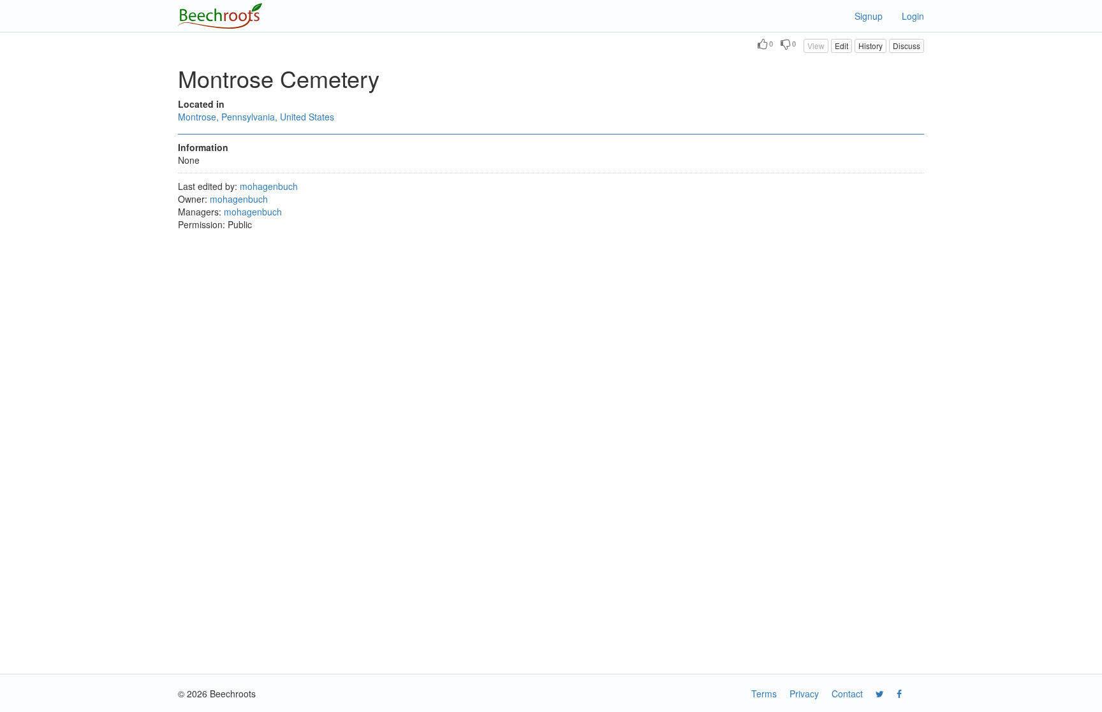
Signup (869, 16)
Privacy (804, 693)
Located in (201, 104)
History (870, 45)
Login (913, 16)
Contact (847, 693)
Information (203, 147)
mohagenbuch (269, 186)
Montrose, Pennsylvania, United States (256, 116)
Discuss (906, 45)
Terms (764, 693)
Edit (841, 45)
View (816, 45)
